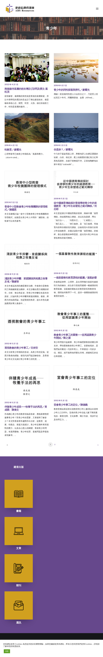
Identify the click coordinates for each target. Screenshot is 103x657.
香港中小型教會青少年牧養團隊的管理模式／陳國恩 (26, 208)
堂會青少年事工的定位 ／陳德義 (71, 404)
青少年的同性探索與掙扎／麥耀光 (72, 90)
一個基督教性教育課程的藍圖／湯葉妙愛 (75, 277)
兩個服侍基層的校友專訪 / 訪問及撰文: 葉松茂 (26, 90)
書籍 (18, 510)
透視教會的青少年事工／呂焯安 (21, 347)
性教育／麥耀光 (13, 149)
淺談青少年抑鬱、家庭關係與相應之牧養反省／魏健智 (26, 280)
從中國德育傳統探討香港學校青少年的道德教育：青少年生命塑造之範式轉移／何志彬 (75, 206)
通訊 (18, 622)
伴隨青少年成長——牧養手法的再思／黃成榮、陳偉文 (26, 408)
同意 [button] (7, 651)
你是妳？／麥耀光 (63, 149)
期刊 (18, 585)
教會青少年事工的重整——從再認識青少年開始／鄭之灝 (75, 336)
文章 (18, 548)
